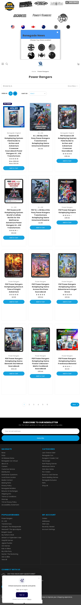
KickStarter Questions (9, 475)
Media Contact (7, 480)
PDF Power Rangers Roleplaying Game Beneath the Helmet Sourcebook (14, 362)
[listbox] (38, 93)
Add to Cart (13, 168)
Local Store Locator (9, 477)
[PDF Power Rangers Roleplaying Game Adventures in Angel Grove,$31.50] (67, 265)
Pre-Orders (46, 472)
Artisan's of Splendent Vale (11, 538)
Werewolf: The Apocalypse (11, 529)
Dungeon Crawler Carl (50, 458)
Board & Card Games (50, 475)
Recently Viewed (48, 527)
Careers (4, 466)
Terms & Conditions (9, 496)
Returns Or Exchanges (10, 491)
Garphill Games (7, 540)
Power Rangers (7, 518)
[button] (40, 86)
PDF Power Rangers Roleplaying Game (67, 211)
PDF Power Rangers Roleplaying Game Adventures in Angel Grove (67, 288)
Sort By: (25, 93)
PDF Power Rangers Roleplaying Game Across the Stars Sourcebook (40, 288)
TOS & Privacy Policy (9, 502)
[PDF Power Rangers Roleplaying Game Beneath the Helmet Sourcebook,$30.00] (13, 340)
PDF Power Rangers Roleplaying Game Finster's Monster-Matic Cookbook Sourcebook (40, 363)
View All (4, 559)
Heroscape (46, 461)
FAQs (3, 455)
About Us (5, 464)
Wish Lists (45, 524)
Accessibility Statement (10, 505)
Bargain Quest (7, 532)
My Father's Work (8, 535)
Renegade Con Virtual (10, 461)
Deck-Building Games (50, 477)
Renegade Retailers (9, 488)
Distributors (6, 472)
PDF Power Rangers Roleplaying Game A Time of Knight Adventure (13, 288)
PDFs (44, 483)
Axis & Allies (6, 557)
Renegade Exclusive (49, 480)
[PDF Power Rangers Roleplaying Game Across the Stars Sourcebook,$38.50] (40, 265)
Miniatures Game (48, 466)
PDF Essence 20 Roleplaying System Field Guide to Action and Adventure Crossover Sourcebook (67, 143)
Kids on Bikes (6, 549)
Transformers (7, 524)
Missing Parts (6, 483)
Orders (44, 518)
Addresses (46, 521)
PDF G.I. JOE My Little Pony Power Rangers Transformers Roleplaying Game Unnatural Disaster (40, 215)
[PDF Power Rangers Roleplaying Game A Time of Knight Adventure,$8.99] (13, 265)
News (3, 453)
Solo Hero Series (48, 469)
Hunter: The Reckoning (10, 554)
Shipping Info (6, 494)
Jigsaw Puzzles (7, 543)
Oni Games (6, 546)
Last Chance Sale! (48, 453)
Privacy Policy (6, 486)
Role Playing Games (49, 464)
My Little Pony (7, 551)
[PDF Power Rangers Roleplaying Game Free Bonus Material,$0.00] (67, 340)
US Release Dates (8, 458)
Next (74, 405)
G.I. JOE (4, 521)
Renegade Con (47, 455)
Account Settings (48, 529)
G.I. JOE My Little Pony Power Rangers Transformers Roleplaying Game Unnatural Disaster (40, 141)
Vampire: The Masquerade (11, 527)
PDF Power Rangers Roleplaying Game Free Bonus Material (67, 361)
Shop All (45, 486)
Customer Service (8, 469)
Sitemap (5, 499)
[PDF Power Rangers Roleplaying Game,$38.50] (67, 191)
